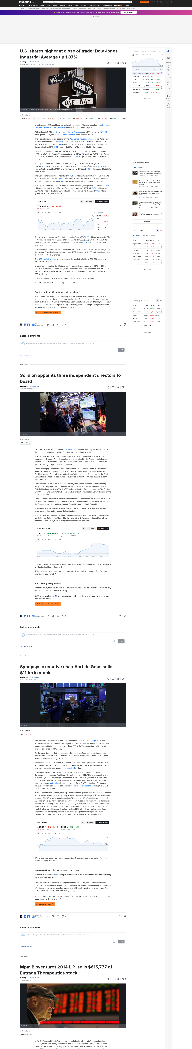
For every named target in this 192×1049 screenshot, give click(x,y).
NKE (70, 151)
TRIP (88, 169)
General (99, 8)
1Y (52, 212)
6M (49, 212)
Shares (161, 51)
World (89, 8)
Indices (144, 51)
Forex (38, 8)
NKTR (99, 166)
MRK (78, 157)
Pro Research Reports (82, 786)
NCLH (43, 166)
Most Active (136, 235)
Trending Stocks (138, 301)
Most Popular (31, 8)
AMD (61, 181)
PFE (74, 176)
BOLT (86, 237)
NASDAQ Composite (66, 135)
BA (59, 144)
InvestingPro (72, 768)
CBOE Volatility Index (47, 259)
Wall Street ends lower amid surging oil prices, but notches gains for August (150, 172)
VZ (83, 154)
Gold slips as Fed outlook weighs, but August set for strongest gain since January (150, 182)
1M (45, 212)
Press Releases (131, 8)
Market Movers (138, 230)
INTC (56, 147)
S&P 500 (103, 132)
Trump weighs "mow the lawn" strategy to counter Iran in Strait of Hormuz (150, 213)
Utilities (46, 128)
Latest (22, 8)
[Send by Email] (57, 324)
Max (60, 212)
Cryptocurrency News (109, 8)
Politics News (82, 8)
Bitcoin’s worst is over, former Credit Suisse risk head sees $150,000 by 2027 (150, 204)
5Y (56, 212)
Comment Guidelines (26, 355)
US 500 (134, 82)
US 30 (134, 79)
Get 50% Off (144, 2)
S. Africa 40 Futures (138, 76)
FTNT (61, 178)
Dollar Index (136, 92)
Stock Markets (54, 8)
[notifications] (168, 2)
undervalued (55, 783)
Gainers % (145, 235)
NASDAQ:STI (70, 449)
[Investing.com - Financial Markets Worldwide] (27, 2)
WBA (61, 142)
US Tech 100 (136, 86)
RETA (84, 242)
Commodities (44, 8)
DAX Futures (136, 89)
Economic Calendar (94, 5)
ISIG (107, 185)
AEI (86, 240)
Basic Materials (59, 128)
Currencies (135, 51)
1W (42, 212)
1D (38, 212)
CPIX (97, 191)
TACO (94, 188)
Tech (94, 8)
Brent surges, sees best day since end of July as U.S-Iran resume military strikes (150, 193)
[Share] (108, 63)
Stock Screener (107, 5)
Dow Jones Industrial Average (68, 132)
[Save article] (113, 63)
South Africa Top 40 (138, 73)
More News (147, 221)
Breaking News (121, 8)
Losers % (153, 235)
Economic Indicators (64, 8)
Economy (74, 8)
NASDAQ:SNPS (93, 741)
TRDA (38, 1044)
